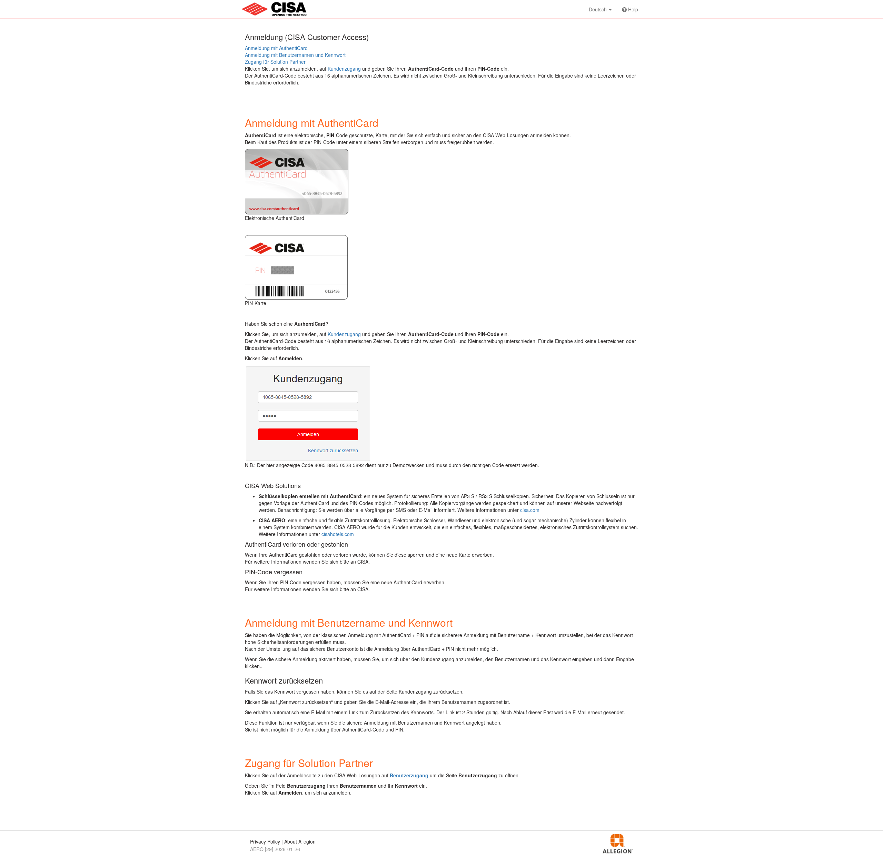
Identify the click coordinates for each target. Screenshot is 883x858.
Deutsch (598, 9)
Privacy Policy (265, 841)
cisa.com (529, 509)
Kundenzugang (344, 68)
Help (632, 9)
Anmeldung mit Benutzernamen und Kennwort (295, 54)
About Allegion (300, 841)
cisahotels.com (337, 534)
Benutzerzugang (409, 775)
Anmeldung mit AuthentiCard (276, 47)
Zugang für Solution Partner (275, 61)
